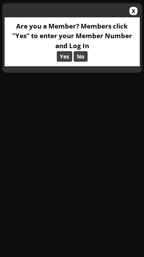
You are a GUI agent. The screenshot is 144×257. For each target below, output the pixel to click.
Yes (64, 56)
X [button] (133, 11)
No (80, 56)
